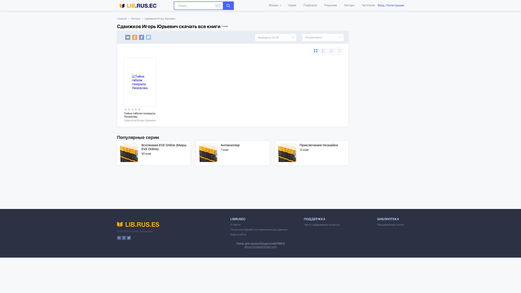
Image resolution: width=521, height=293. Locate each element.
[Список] (323, 51)
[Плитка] (331, 51)
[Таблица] (315, 51)
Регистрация (395, 5)
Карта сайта (238, 234)
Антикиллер (230, 145)
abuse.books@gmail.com (260, 246)
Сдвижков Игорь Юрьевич (140, 120)
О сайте (235, 224)
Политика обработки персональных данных (259, 229)
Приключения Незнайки (319, 145)
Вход (381, 5)
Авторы (135, 18)
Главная (122, 18)
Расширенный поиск (390, 224)
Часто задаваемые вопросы (322, 224)
